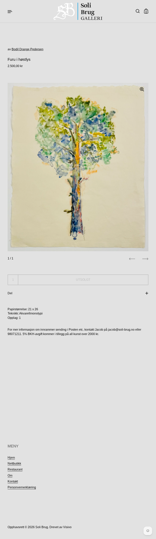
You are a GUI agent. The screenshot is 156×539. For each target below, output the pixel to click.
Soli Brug (41, 527)
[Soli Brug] (78, 11)
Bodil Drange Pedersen (27, 49)
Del (10, 293)
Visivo (67, 527)
